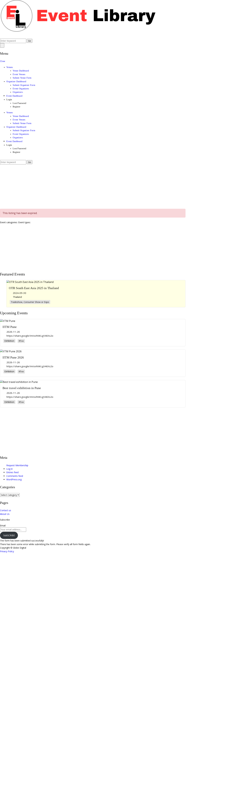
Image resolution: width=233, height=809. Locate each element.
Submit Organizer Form (24, 85)
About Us (5, 513)
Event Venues (19, 74)
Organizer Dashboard (16, 81)
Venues (9, 67)
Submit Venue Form (22, 78)
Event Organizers (21, 88)
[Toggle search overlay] (1, 36)
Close (2, 61)
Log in (9, 468)
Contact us (5, 510)
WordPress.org (14, 479)
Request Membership (17, 465)
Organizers (18, 92)
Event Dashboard (14, 96)
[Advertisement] (95, 186)
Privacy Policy (7, 551)
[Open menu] (2, 45)
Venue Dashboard (21, 71)
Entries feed (12, 472)
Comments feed (14, 475)
